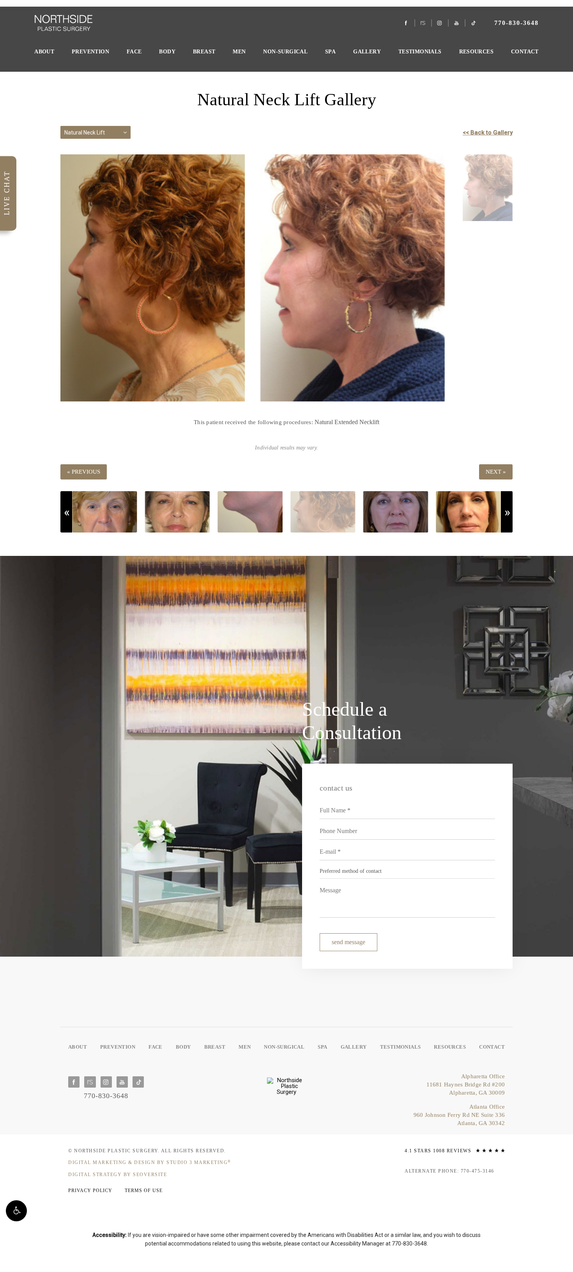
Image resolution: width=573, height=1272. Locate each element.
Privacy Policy (90, 1190)
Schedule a (351, 720)
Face (134, 52)
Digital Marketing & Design (149, 1162)
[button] (16, 1210)
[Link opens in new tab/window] (406, 23)
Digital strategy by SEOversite (117, 1174)
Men (239, 52)
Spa (330, 52)
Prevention (90, 52)
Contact (525, 52)
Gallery (367, 52)
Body (167, 52)
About (44, 52)
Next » (496, 472)
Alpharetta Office (465, 1084)
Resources (476, 52)
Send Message (348, 942)
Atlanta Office (459, 1115)
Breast (204, 52)
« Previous (83, 472)
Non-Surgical (285, 52)
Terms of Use (144, 1190)
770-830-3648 (409, 1243)
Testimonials (420, 52)
